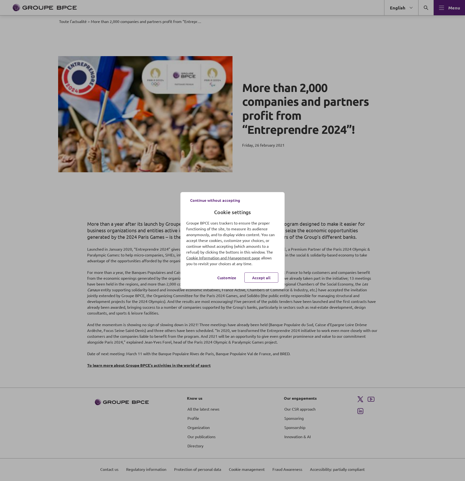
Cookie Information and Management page (223, 257)
